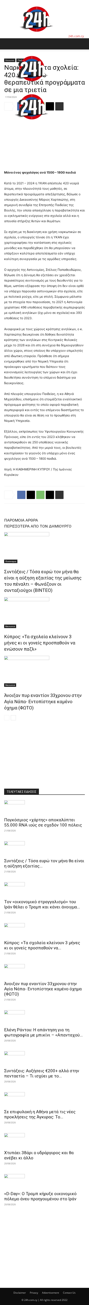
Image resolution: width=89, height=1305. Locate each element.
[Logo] (31, 86)
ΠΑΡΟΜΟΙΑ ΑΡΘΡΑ (21, 520)
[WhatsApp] (40, 495)
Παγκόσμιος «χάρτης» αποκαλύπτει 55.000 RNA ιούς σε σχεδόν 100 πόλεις (43, 822)
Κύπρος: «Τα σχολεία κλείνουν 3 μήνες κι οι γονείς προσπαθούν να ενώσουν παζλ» (39, 643)
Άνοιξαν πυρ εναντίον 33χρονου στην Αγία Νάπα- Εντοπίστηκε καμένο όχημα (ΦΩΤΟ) (43, 701)
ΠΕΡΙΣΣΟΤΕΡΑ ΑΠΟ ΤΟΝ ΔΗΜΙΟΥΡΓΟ (37, 526)
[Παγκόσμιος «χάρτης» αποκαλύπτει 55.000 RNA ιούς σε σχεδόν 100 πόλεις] (44, 807)
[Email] (50, 495)
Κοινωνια (10, 626)
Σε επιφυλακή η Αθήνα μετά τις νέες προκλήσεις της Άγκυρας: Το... (40, 1114)
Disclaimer (19, 1292)
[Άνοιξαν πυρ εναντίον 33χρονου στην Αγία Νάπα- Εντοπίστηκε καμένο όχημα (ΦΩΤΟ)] (44, 671)
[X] (31, 495)
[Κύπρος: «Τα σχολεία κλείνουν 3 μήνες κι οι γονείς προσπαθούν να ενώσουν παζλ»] (44, 612)
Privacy (34, 1292)
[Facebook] (21, 495)
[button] (7, 43)
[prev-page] (6, 717)
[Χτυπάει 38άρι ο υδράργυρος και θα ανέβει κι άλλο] (44, 1140)
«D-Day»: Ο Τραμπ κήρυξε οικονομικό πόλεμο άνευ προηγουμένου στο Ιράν (40, 1196)
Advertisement (50, 1292)
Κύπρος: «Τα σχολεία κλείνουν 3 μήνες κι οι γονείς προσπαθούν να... (42, 945)
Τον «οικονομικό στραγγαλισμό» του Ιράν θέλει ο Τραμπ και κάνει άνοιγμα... (42, 904)
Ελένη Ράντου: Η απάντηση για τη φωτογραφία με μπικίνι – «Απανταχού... (43, 1032)
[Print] (59, 495)
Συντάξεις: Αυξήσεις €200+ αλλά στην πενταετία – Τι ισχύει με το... (41, 1073)
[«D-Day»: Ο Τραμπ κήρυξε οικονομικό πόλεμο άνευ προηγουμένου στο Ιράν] (44, 1181)
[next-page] (13, 717)
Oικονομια (10, 561)
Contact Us (69, 1292)
